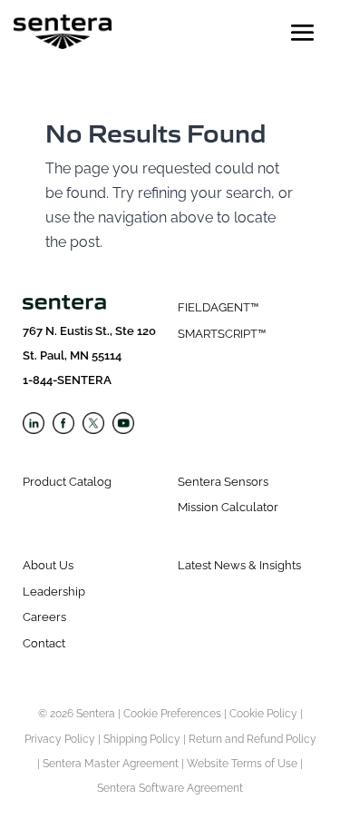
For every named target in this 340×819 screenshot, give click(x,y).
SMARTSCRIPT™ (222, 333)
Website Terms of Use (242, 763)
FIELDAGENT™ (218, 307)
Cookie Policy (263, 713)
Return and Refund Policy (252, 739)
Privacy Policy (59, 739)
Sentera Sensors (223, 481)
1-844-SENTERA (67, 380)
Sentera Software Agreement (170, 788)
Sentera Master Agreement (111, 763)
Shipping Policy (141, 739)
